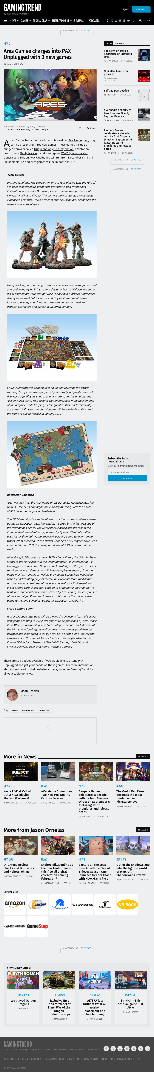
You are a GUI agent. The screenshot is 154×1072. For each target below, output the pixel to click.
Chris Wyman (125, 806)
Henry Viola (113, 153)
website (42, 669)
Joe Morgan (113, 120)
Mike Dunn (24, 1008)
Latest (108, 43)
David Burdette (14, 802)
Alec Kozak (112, 61)
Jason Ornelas (15, 63)
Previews (23, 995)
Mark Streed (60, 1019)
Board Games (28, 710)
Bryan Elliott (113, 78)
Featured (119, 43)
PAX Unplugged (78, 140)
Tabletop (44, 710)
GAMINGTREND (18, 1068)
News (7, 43)
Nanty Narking (29, 153)
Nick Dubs (112, 94)
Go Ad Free (86, 30)
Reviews (8, 859)
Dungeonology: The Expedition (54, 149)
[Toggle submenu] (18, 20)
